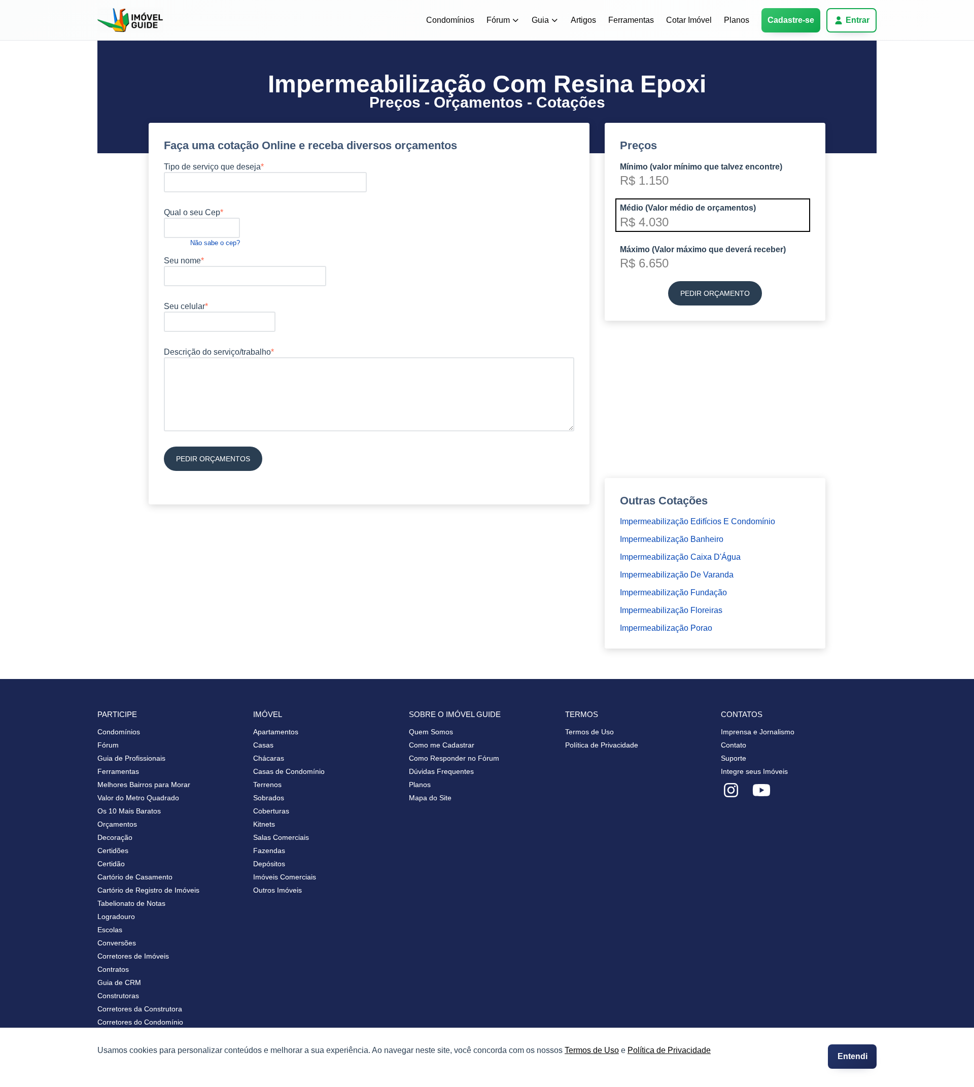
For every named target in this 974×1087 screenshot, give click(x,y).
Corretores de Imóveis (133, 956)
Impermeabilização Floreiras (671, 610)
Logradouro (116, 916)
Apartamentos (275, 732)
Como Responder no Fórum (454, 758)
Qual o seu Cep (192, 212)
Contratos (113, 969)
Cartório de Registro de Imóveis (148, 890)
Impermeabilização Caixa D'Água (680, 557)
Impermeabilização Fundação (673, 592)
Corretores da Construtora (139, 1009)
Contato (733, 745)
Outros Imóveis (277, 890)
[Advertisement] (369, 542)
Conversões (116, 943)
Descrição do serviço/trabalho (217, 352)
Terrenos (267, 784)
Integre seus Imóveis (754, 771)
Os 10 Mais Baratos (129, 811)
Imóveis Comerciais (284, 877)
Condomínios (450, 20)
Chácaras (268, 758)
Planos (736, 20)
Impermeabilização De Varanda (677, 574)
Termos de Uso (592, 1050)
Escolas (109, 930)
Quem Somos (431, 732)
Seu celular (184, 306)
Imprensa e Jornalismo (757, 732)
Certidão (111, 864)
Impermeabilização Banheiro (671, 539)
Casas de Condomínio (289, 771)
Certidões (112, 850)
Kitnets (264, 824)
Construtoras (118, 996)
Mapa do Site (430, 798)
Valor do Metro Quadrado (138, 798)
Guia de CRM (119, 982)
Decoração (114, 837)
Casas (263, 745)
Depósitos (269, 864)
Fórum (498, 20)
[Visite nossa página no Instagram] (731, 791)
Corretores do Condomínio (140, 1022)
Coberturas (271, 811)
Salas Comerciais (281, 837)
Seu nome (182, 260)
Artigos (583, 20)
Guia (540, 20)
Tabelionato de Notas (131, 903)
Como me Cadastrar (441, 745)
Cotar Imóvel (689, 20)
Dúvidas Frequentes (441, 771)
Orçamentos (117, 824)
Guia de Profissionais (131, 758)
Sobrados (268, 798)
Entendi (852, 1056)
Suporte (733, 758)
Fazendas (269, 850)
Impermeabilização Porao (666, 628)
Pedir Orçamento (715, 293)
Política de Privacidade (669, 1050)
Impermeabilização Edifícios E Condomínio (697, 521)
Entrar (857, 20)
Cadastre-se (791, 20)
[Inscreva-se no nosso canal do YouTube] (761, 791)
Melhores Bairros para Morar (143, 784)
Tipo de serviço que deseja (212, 166)
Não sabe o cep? (215, 243)
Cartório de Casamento (134, 877)
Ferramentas (631, 20)
